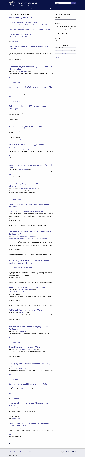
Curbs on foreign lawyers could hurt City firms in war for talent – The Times (31, 185)
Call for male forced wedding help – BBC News (27, 310)
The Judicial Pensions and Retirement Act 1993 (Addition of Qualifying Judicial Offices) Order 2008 (28, 24)
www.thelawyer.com (16, 101)
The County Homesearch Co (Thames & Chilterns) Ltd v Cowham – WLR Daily (30, 232)
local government (27, 91)
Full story (10, 57)
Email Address (57, 17)
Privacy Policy (28, 451)
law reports (24, 208)
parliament (30, 149)
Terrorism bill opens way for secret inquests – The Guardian (28, 404)
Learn (69, 8)
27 (62, 55)
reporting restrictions (32, 349)
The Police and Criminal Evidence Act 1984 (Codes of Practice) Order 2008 (23, 39)
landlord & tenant (22, 265)
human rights (27, 289)
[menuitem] (16, 8)
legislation (20, 20)
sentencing (23, 71)
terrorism (26, 71)
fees (21, 208)
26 (59, 55)
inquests (20, 407)
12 (59, 52)
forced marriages (21, 312)
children (20, 349)
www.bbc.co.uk (15, 322)
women (31, 388)
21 (65, 53)
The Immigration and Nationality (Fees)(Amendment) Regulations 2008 (22, 31)
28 (65, 55)
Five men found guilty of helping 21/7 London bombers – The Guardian (30, 68)
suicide (25, 428)
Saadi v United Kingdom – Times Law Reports (27, 287)
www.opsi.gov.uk (15, 41)
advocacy (20, 128)
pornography (26, 349)
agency (20, 236)
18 (56, 53)
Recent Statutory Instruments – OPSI (23, 18)
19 (59, 53)
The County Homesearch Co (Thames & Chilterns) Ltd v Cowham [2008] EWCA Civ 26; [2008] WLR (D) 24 (28, 238)
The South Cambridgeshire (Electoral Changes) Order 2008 (20, 34)
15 (68, 52)
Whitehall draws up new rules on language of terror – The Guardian (29, 327)
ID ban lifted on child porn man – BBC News (26, 347)
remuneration (25, 51)
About (16, 8)
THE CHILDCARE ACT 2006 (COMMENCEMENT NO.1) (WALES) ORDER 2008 (23, 22)
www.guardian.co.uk (16, 62)
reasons (31, 289)
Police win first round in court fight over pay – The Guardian (28, 47)
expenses (20, 169)
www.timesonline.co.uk (16, 139)
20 (62, 53)
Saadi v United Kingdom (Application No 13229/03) (18, 291)
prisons (22, 428)
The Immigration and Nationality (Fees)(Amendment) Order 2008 (21, 27)
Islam (20, 331)
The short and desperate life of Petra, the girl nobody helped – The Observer (29, 424)
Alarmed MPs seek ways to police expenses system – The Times (31, 166)
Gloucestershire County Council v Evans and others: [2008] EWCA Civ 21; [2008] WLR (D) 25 (26, 211)
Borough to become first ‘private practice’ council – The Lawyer (30, 88)
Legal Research (51, 8)
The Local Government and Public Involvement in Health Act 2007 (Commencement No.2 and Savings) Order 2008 (30, 29)
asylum (20, 289)
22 (68, 53)
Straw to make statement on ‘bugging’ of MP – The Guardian (29, 145)
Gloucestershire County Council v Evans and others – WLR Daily (29, 205)
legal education (26, 110)
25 (56, 55)
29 (68, 55)
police (22, 51)
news (19, 51)
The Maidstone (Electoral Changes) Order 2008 (18, 36)
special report (24, 128)
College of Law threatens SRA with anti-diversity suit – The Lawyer (30, 107)
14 (65, 52)
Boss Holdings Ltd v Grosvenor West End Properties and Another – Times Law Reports (31, 261)
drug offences (21, 368)
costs (19, 208)
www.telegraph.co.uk (16, 379)
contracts (23, 236)
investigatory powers (22, 149)
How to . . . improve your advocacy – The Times (27, 126)
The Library (33, 8)
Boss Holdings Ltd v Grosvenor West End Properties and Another (21, 267)
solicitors (29, 188)
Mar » (58, 57)
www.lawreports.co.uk (16, 222)
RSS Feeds (22, 451)
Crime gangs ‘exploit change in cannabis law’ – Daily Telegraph (29, 364)
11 (56, 52)
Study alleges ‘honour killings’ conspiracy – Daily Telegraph (28, 385)
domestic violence (22, 388)
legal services (21, 91)
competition (21, 110)
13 (62, 52)
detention (23, 289)
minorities (30, 110)
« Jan (56, 57)
